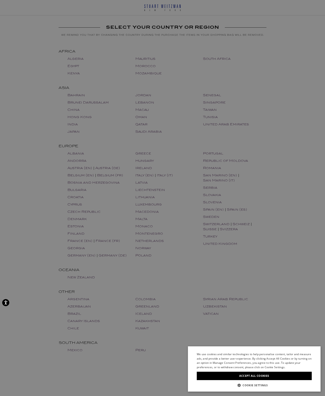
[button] (254, 385)
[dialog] (162, 198)
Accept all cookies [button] (254, 376)
